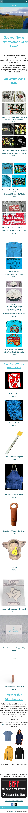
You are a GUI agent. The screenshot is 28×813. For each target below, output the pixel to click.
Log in (14, 5)
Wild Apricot (14, 811)
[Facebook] (12, 804)
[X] (16, 804)
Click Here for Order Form (14, 801)
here (3, 724)
